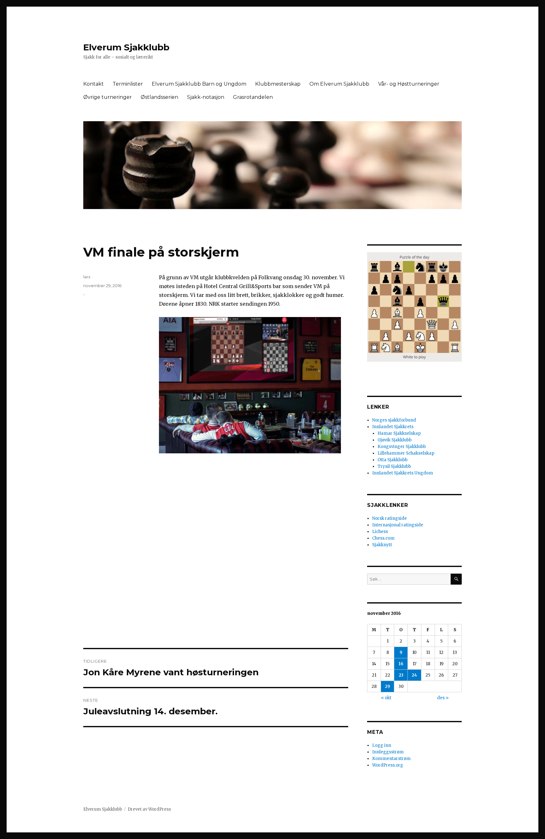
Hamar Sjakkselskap (399, 433)
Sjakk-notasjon (205, 97)
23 (401, 675)
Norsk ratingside (389, 518)
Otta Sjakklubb (392, 459)
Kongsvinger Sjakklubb (402, 446)
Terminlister (128, 84)
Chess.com (383, 538)
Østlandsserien (159, 97)
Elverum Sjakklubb (126, 47)
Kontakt (93, 84)
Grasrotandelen (253, 97)
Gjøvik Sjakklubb (395, 440)
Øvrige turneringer (107, 97)
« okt (386, 697)
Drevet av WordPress (149, 809)
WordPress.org (387, 765)
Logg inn (381, 745)
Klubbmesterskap (278, 84)
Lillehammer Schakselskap (406, 453)
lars (86, 276)
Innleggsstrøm (388, 752)
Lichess (380, 531)
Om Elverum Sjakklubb (339, 84)
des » (442, 697)
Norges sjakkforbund (394, 420)
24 (414, 675)
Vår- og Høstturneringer (408, 84)
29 (387, 686)
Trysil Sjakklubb (394, 466)
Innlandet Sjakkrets (392, 426)
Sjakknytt (382, 544)
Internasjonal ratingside (397, 525)
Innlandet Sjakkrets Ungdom (402, 473)
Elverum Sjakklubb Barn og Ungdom (199, 84)
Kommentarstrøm (391, 758)
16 (401, 663)
